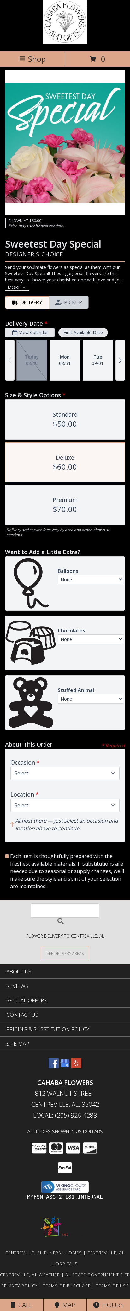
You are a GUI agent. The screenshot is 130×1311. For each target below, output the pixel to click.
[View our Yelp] (76, 1066)
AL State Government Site (97, 1274)
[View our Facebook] (54, 1066)
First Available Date (83, 332)
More (14, 287)
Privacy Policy (19, 1285)
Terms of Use (112, 1285)
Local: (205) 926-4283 (65, 1115)
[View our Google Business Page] (65, 1066)
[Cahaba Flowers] (65, 42)
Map (67, 1305)
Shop (37, 59)
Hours (111, 1305)
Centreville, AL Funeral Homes (43, 1252)
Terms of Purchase (67, 1285)
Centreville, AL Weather (30, 1274)
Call (23, 1305)
